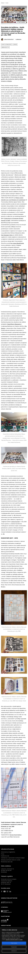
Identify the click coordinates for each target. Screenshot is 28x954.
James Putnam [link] (15, 521)
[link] (14, 15)
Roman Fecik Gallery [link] (15, 835)
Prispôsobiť (14, 947)
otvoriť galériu (21, 22)
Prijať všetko (14, 943)
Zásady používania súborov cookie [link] (14, 939)
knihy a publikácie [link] (6, 44)
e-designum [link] (18, 39)
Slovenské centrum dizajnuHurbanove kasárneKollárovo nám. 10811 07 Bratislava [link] (8, 881)
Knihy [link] (7, 2)
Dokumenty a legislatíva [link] (8, 852)
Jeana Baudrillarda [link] (18, 243)
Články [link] (2, 2)
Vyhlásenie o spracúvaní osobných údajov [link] (13, 857)
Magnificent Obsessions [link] (14, 324)
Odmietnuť (14, 950)
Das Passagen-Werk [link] (6, 235)
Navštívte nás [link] (5, 856)
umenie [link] (15, 44)
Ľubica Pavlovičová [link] (8, 39)
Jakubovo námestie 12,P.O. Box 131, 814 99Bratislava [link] (7, 870)
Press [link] (2, 854)
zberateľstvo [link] (5, 47)
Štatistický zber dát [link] (6, 861)
